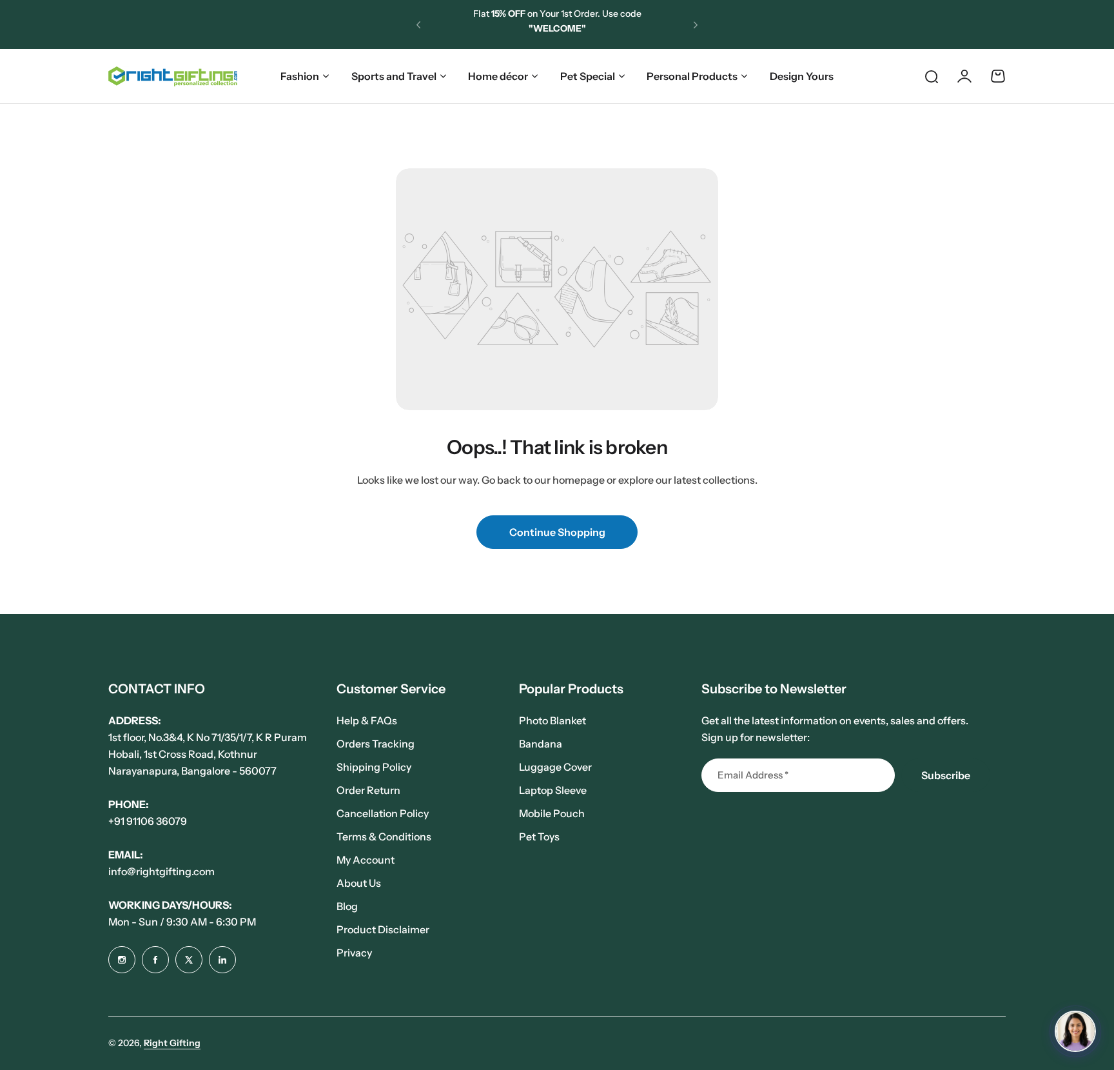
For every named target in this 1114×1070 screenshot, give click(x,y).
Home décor (498, 76)
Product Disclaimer (383, 929)
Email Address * (753, 775)
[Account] (964, 76)
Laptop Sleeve (553, 790)
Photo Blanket (552, 720)
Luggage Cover (555, 766)
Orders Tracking (376, 743)
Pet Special (587, 76)
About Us (359, 883)
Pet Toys (539, 836)
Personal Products (692, 76)
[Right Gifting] (172, 76)
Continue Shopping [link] (557, 532)
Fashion (299, 76)
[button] (418, 24)
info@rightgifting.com (161, 871)
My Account (366, 859)
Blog (347, 906)
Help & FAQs (367, 720)
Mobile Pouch (552, 813)
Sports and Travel (393, 76)
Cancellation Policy (383, 813)
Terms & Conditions (384, 836)
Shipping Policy (374, 766)
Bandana (540, 743)
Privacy (354, 952)
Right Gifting (172, 1043)
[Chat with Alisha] (1075, 1031)
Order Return (368, 790)
